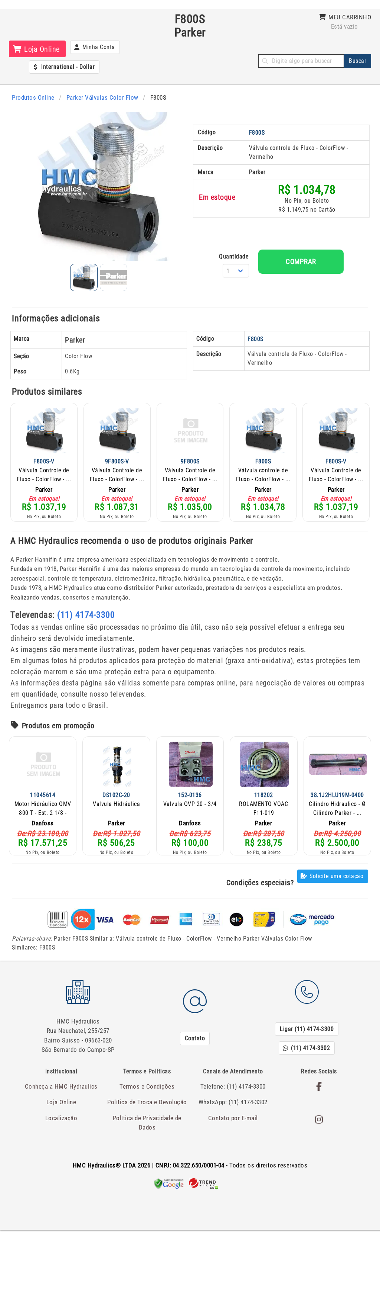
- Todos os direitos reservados (190, 1165)
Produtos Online (33, 97)
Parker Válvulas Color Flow (102, 97)
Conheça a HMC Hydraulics (61, 1086)
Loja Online (61, 1102)
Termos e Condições (146, 1086)
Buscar (357, 60)
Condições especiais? (260, 882)
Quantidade (234, 256)
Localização (61, 1118)
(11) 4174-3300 (86, 615)
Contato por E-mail (233, 1118)
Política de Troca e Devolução (147, 1102)
